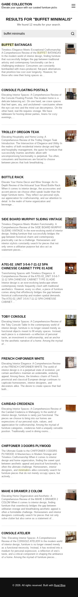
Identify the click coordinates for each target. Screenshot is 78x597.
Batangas (17, 44)
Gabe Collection (17, 4)
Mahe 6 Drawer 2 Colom (22, 491)
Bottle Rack (13, 177)
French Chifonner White (23, 358)
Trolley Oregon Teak (20, 132)
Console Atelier (16, 533)
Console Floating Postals (25, 90)
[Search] (72, 33)
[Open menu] (72, 6)
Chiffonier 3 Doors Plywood (26, 446)
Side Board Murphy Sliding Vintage (32, 219)
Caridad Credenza (18, 403)
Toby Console (14, 316)
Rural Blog (59, 585)
